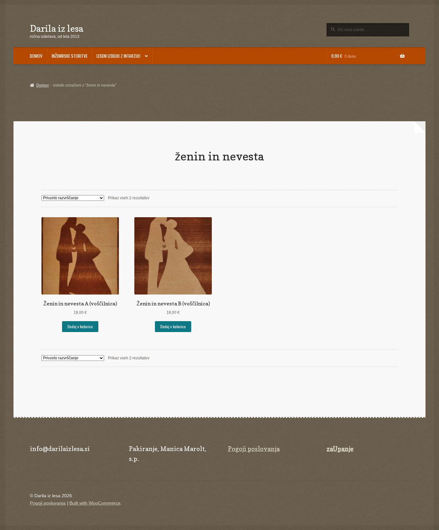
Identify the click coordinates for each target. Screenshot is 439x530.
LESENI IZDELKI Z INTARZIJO (118, 56)
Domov (42, 85)
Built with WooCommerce (95, 503)
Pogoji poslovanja (254, 449)
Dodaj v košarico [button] (80, 326)
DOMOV (36, 56)
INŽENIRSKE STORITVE (69, 56)
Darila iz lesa (56, 28)
